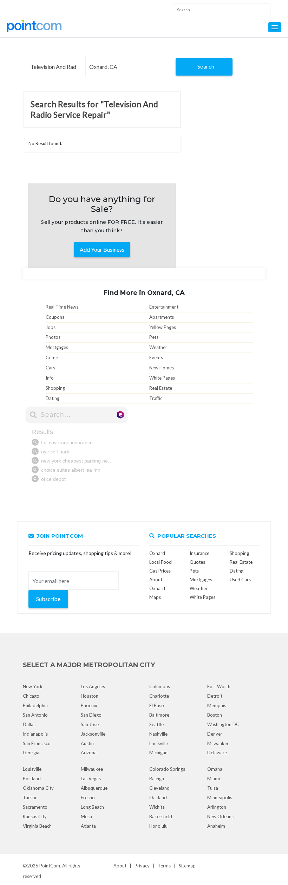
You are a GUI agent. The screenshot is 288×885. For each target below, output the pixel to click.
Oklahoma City (38, 788)
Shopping (55, 388)
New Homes (161, 367)
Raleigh (156, 778)
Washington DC (223, 724)
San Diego (91, 715)
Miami (213, 778)
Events (156, 357)
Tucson (30, 797)
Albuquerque (94, 788)
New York (32, 686)
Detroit (214, 696)
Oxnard (157, 553)
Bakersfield (160, 816)
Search (206, 66)
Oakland (158, 797)
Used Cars (240, 579)
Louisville (158, 743)
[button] (274, 27)
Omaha (214, 769)
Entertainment (163, 307)
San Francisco (37, 743)
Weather (158, 347)
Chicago (31, 696)
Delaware (217, 752)
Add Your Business (102, 249)
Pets (153, 337)
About (119, 865)
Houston (89, 696)
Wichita (157, 807)
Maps (155, 597)
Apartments (161, 317)
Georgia (31, 752)
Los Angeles (93, 686)
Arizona (89, 752)
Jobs (50, 327)
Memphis (216, 705)
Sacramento (35, 807)
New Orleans (220, 816)
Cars (50, 367)
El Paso (156, 705)
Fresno (88, 797)
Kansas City (35, 816)
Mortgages (57, 347)
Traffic (155, 398)
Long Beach (92, 807)
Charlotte (159, 696)
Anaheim (216, 826)
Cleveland (159, 788)
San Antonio (35, 715)
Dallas (29, 724)
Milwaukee (218, 743)
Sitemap (187, 865)
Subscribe (48, 598)
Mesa (86, 816)
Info (50, 378)
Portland (32, 778)
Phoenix (89, 705)
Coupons (55, 317)
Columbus (159, 686)
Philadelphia (35, 705)
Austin (87, 743)
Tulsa (212, 788)
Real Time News (62, 307)
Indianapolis (35, 734)
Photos (53, 337)
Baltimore (159, 715)
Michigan (158, 752)
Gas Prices (160, 571)
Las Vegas (91, 778)
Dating (52, 398)
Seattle (156, 724)
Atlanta (88, 826)
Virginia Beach (37, 826)
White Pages (162, 378)
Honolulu (158, 826)
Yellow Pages (162, 327)
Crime (52, 357)
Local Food (160, 562)
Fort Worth (218, 686)
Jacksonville (93, 734)
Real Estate (160, 388)
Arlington (216, 807)
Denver (214, 734)
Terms (164, 865)
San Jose (90, 724)
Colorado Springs (167, 769)
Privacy (142, 865)
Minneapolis (219, 797)
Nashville (158, 734)
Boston (214, 715)
